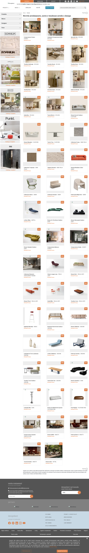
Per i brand (48, 523)
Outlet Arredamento (51, 525)
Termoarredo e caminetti (45, 534)
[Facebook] (66, 1)
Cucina (13, 530)
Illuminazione (29, 530)
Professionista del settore (15, 488)
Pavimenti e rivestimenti (65, 530)
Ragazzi (86, 530)
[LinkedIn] (71, 1)
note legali (48, 517)
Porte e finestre (77, 530)
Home (24, 12)
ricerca (27, 1)
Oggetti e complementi (45, 530)
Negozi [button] (17, 7)
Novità (28, 12)
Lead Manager (67, 523)
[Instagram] (74, 1)
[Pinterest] (69, 1)
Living (36, 530)
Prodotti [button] (5, 7)
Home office (20, 530)
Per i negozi (67, 520)
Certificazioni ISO (50, 520)
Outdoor (55, 530)
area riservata (68, 517)
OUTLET (53, 1)
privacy (66, 514)
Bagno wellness (5, 530)
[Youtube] (77, 1)
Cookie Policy (73, 514)
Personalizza (26, 551)
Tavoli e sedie (14, 534)
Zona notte (75, 534)
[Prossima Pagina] (87, 13)
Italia (64, 492)
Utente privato (26, 488)
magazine (40, 1)
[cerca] (85, 8)
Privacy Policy (53, 546)
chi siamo (47, 514)
